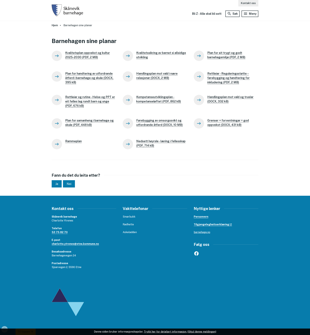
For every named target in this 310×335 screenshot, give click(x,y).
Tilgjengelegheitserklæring (211, 224)
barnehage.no (202, 232)
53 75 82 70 (60, 232)
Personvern (201, 216)
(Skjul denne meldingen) (201, 331)
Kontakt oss (248, 3)
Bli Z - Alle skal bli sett (207, 13)
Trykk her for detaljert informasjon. (165, 331)
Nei (69, 184)
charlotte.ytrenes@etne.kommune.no (75, 243)
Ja (56, 184)
